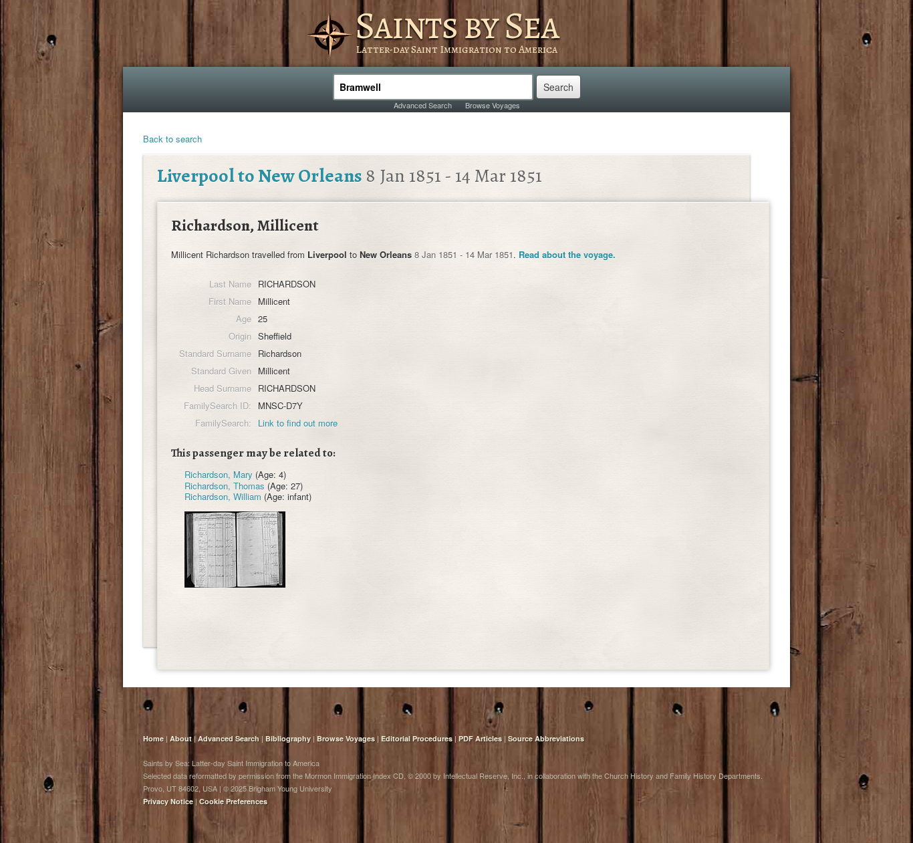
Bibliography (288, 738)
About (181, 738)
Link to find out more (298, 422)
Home (153, 738)
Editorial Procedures (416, 738)
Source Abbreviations (546, 738)
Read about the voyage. (567, 254)
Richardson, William (222, 496)
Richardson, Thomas (224, 485)
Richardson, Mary (218, 474)
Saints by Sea (457, 25)
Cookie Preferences (233, 801)
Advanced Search (423, 105)
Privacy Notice (168, 801)
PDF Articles (480, 738)
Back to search (172, 138)
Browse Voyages (492, 105)
